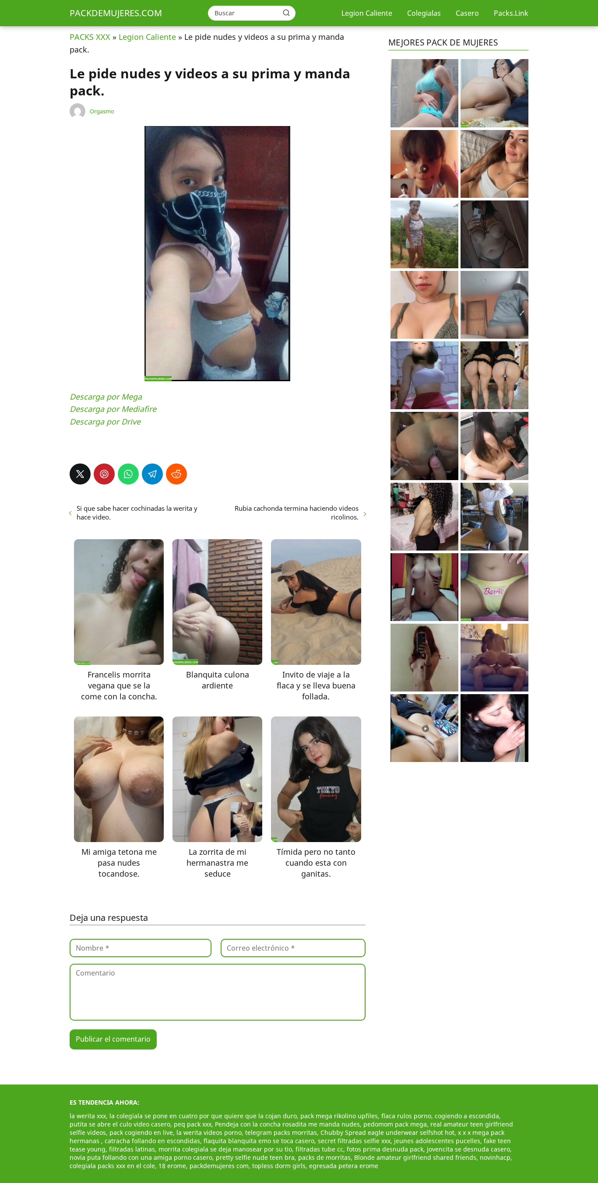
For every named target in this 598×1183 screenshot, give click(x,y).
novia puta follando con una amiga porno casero (141, 1157)
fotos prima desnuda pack (385, 1149)
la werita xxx (88, 1116)
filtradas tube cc (319, 1149)
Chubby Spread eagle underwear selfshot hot (387, 1132)
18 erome (172, 1166)
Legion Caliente (366, 13)
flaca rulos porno (406, 1116)
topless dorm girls (279, 1166)
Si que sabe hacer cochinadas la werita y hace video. (137, 512)
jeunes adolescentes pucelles (437, 1141)
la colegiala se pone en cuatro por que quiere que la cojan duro (203, 1116)
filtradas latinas (132, 1149)
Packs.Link (511, 13)
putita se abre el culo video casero (120, 1124)
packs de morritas (324, 1157)
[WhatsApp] (128, 473)
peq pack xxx (192, 1124)
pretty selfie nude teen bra (255, 1157)
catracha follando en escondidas (152, 1141)
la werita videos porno (209, 1132)
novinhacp (495, 1157)
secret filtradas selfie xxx (354, 1141)
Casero (467, 13)
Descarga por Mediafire (113, 409)
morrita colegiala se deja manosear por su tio (225, 1149)
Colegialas (424, 13)
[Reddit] (176, 473)
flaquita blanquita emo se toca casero (259, 1141)
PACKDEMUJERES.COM (116, 13)
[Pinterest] (104, 473)
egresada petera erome (343, 1166)
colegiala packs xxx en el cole (112, 1166)
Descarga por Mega (106, 396)
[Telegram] (152, 473)
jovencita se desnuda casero (468, 1149)
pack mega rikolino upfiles (339, 1116)
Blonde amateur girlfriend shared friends (415, 1157)
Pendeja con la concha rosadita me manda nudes (287, 1124)
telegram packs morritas (281, 1132)
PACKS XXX (90, 37)
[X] (80, 473)
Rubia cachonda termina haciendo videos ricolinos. (297, 512)
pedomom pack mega (395, 1124)
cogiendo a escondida (467, 1116)
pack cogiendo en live (141, 1132)
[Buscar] (286, 13)
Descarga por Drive (105, 421)
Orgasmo (102, 111)
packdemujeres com (219, 1166)
